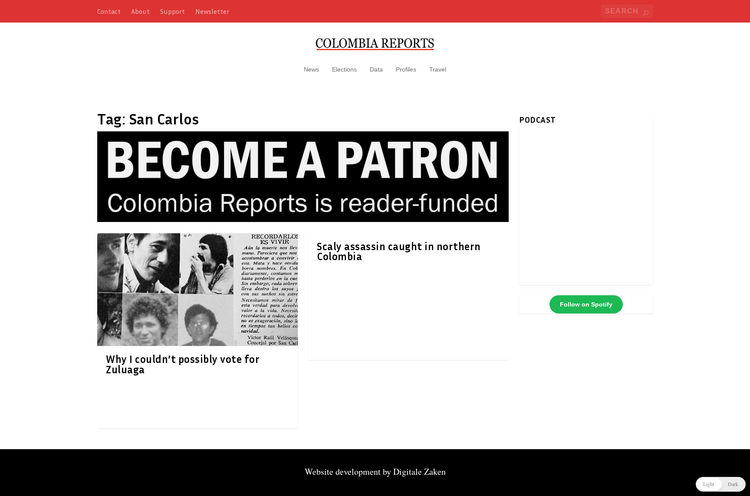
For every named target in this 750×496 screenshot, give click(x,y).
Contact (109, 11)
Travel (437, 69)
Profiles (406, 69)
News (311, 69)
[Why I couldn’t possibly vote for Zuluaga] (197, 289)
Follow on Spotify (586, 304)
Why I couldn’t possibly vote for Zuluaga (183, 364)
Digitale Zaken (419, 471)
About (140, 11)
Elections (344, 69)
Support (172, 11)
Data (376, 69)
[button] (721, 484)
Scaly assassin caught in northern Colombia (399, 251)
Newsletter (212, 11)
